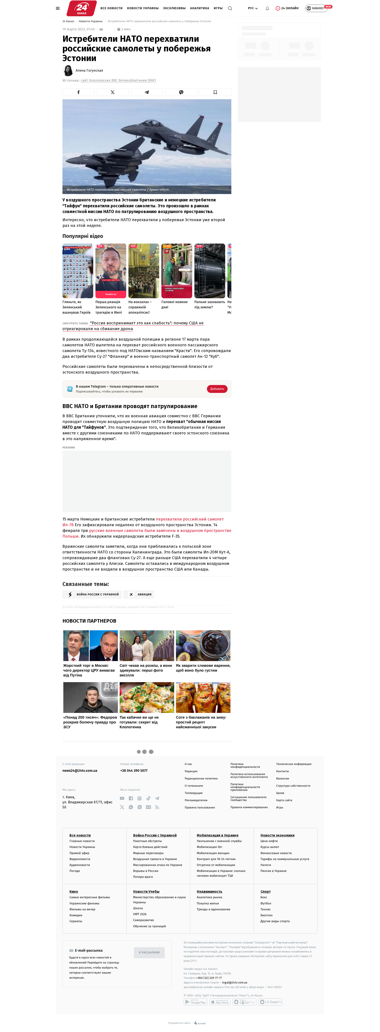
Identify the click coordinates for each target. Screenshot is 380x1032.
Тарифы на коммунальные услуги (285, 859)
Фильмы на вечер (82, 909)
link (122, 798)
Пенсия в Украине (274, 871)
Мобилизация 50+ (209, 847)
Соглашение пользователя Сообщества (248, 799)
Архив (280, 793)
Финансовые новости (276, 853)
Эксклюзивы (174, 8)
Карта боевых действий (150, 847)
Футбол (266, 903)
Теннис (266, 909)
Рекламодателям (196, 800)
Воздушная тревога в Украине (155, 859)
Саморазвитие (143, 920)
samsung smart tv (270, 1002)
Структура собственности (293, 785)
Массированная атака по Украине (157, 865)
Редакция (191, 771)
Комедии (75, 915)
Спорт (266, 891)
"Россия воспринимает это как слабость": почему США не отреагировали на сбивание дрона (133, 325)
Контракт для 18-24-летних (216, 859)
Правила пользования (200, 807)
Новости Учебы (146, 891)
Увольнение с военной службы (219, 841)
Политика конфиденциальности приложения (245, 787)
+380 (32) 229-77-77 (209, 978)
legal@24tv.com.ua (234, 982)
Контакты (282, 771)
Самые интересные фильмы (89, 897)
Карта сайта (284, 800)
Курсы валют (270, 847)
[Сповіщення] (267, 8)
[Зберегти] (215, 92)
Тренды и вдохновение (213, 909)
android (195, 1002)
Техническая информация (293, 764)
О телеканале (194, 785)
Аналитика (199, 8)
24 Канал (68, 21)
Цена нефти (269, 841)
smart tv (244, 1002)
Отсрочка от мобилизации (216, 865)
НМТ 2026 (140, 914)
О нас (188, 764)
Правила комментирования (249, 807)
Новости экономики (277, 835)
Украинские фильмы (84, 903)
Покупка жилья (208, 903)
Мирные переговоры (148, 853)
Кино (73, 891)
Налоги (266, 865)
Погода (74, 871)
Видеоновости (79, 859)
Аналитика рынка (209, 897)
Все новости (111, 8)
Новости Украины (143, 8)
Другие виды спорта (275, 921)
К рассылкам (149, 952)
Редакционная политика (201, 778)
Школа (138, 908)
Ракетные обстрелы (147, 841)
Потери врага (143, 877)
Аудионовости (79, 865)
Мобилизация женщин (213, 853)
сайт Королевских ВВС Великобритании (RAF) (118, 80)
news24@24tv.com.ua (79, 771)
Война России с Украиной (155, 835)
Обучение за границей (149, 926)
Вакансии (282, 778)
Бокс (264, 897)
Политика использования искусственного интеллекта (249, 776)
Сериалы (75, 921)
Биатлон (267, 915)
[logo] (82, 8)
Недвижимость (209, 891)
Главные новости (82, 841)
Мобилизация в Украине (218, 835)
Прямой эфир (79, 853)
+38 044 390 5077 (133, 771)
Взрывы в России (145, 871)
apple (220, 1002)
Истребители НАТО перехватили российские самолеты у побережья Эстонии (159, 21)
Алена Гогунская (89, 70)
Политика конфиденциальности (245, 765)
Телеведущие (194, 793)
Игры (218, 8)
